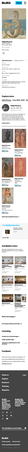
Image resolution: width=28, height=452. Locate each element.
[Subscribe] (25, 428)
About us (5, 375)
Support (5, 379)
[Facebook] (7, 412)
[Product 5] (7, 237)
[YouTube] (7, 419)
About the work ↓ (7, 60)
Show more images (8, 316)
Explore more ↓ (19, 60)
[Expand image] (14, 23)
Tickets (18, 3)
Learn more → (6, 123)
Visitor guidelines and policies (11, 444)
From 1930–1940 (19, 100)
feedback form (7, 363)
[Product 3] (5, 237)
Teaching (5, 386)
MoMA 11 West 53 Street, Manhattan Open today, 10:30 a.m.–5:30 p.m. (6, 404)
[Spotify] (11, 415)
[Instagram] (3, 412)
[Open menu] (25, 3)
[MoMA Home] (6, 3)
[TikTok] (7, 415)
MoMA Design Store (13, 225)
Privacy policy (6, 441)
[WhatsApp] (3, 419)
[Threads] (3, 415)
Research (5, 382)
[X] (11, 412)
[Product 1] (2, 237)
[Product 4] (6, 237)
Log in (24, 375)
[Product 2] (4, 237)
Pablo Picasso (7, 42)
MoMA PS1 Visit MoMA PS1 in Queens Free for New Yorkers (20, 402)
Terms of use (16, 441)
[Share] (3, 53)
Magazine (5, 390)
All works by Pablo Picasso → (10, 216)
